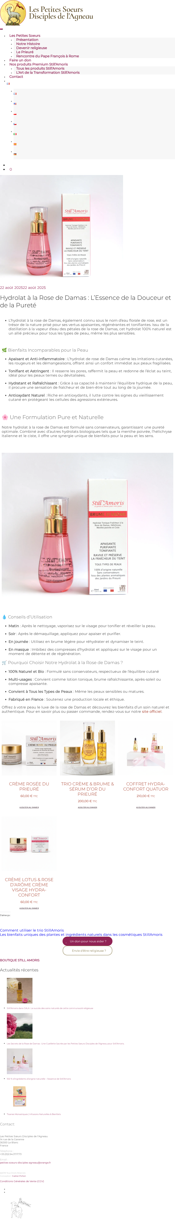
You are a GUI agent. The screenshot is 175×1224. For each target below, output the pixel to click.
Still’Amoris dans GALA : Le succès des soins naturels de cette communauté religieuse (50, 1008)
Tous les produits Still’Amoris (40, 68)
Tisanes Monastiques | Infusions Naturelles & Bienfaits (34, 1114)
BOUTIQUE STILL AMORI (19, 960)
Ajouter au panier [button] (29, 807)
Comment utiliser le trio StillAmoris (32, 930)
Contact (16, 77)
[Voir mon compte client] (8, 165)
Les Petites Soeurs (24, 36)
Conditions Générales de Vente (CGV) (22, 1181)
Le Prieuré (24, 52)
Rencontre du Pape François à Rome (47, 56)
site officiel (151, 711)
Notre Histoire (28, 44)
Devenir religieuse (31, 48)
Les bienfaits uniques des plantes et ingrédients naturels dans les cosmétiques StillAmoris (81, 934)
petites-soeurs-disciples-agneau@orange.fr (25, 1162)
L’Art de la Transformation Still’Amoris (48, 72)
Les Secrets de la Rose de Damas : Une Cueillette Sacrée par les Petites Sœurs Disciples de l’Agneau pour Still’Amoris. (65, 1043)
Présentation (27, 40)
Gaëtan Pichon (19, 1176)
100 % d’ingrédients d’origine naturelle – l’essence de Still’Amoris (39, 1079)
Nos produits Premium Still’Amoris (38, 64)
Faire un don (20, 60)
